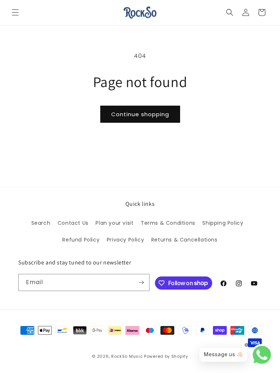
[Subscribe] (141, 282)
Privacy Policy (125, 239)
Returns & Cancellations (184, 239)
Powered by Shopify (166, 356)
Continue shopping (140, 114)
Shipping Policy (222, 223)
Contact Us (73, 223)
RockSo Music (127, 356)
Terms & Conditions (168, 223)
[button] (15, 12)
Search (41, 223)
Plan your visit (114, 223)
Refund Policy (81, 239)
